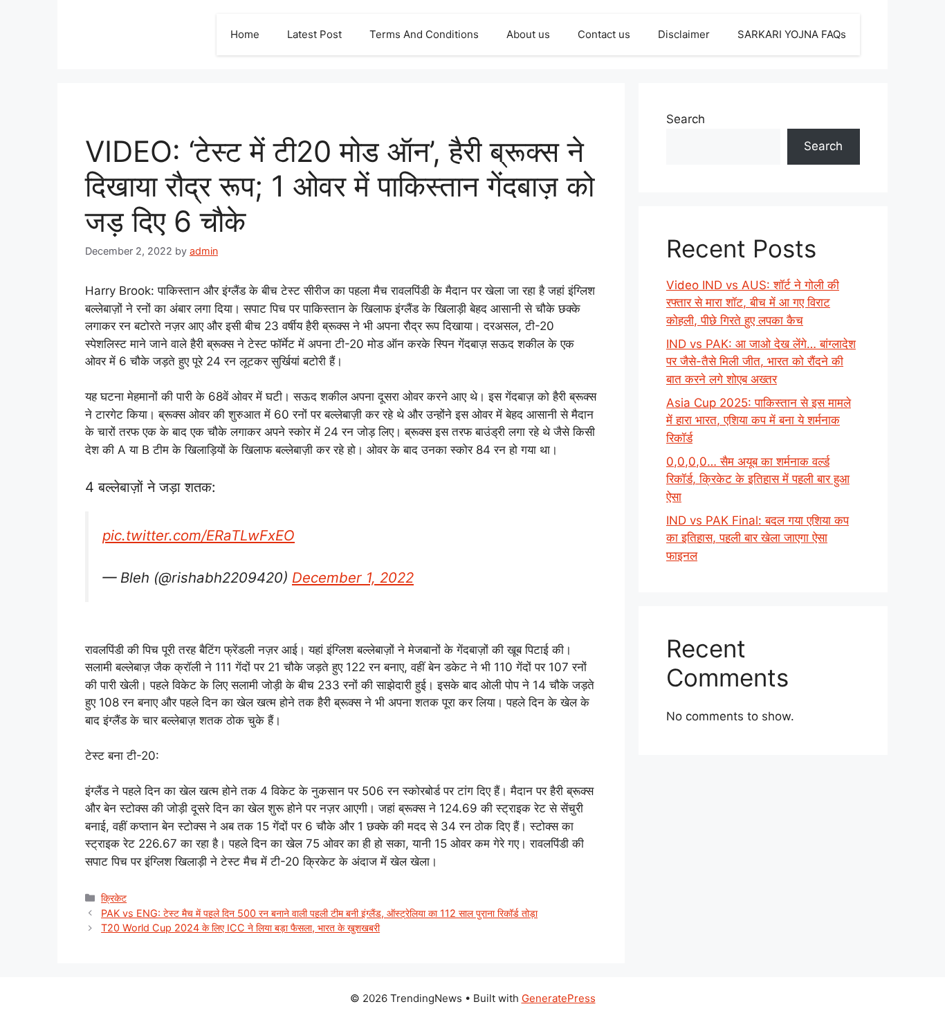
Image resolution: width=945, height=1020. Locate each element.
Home (244, 34)
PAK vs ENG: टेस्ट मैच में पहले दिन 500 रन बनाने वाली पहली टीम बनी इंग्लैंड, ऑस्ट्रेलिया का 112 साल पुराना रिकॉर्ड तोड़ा (319, 913)
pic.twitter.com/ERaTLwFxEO (198, 535)
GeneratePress (559, 998)
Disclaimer (684, 34)
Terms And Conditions (424, 34)
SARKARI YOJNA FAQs (791, 34)
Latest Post (314, 34)
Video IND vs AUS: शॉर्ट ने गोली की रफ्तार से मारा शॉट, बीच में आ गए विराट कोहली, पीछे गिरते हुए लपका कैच (752, 302)
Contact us (604, 34)
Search (685, 119)
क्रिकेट (114, 898)
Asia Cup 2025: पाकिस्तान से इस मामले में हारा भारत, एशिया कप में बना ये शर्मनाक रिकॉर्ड (758, 420)
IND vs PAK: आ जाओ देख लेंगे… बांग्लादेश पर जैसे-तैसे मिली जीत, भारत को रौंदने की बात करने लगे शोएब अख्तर (761, 361)
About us (528, 34)
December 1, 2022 (353, 577)
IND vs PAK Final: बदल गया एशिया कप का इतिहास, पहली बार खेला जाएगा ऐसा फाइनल (757, 538)
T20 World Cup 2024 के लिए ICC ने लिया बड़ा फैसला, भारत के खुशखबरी (240, 928)
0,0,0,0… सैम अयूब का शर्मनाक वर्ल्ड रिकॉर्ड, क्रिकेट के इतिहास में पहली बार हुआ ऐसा (758, 479)
